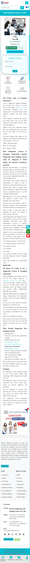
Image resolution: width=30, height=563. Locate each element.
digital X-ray (21, 107)
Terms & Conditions (10, 550)
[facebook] (5, 534)
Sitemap (23, 552)
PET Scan (20, 481)
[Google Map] (28, 236)
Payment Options (7, 494)
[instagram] (12, 534)
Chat (21, 48)
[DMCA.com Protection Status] (17, 539)
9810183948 (12, 48)
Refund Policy (21, 497)
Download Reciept (15, 554)
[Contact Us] (28, 227)
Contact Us (5, 466)
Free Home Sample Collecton (13, 344)
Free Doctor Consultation (15, 51)
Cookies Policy (8, 552)
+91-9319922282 (15, 525)
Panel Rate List (6, 484)
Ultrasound (21, 484)
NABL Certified (14, 348)
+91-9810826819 (21, 523)
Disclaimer (17, 552)
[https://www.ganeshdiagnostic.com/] (7, 3)
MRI (19, 475)
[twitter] (8, 534)
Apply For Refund (7, 497)
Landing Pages (21, 494)
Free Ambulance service (11, 342)
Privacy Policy (20, 550)
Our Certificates (6, 490)
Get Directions (8, 539)
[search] (22, 7)
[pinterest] (19, 534)
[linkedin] (23, 534)
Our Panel (5, 481)
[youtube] (16, 534)
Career (4, 478)
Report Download (7, 487)
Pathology (20, 487)
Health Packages (22, 490)
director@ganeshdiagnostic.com (12, 530)
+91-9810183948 (14, 521)
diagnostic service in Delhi (12, 280)
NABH (6, 348)
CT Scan (20, 478)
